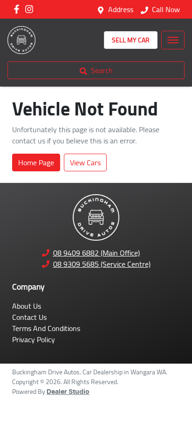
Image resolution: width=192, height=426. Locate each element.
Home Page (36, 162)
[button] (173, 40)
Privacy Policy (33, 339)
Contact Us (29, 317)
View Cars (85, 162)
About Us (26, 306)
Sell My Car (131, 40)
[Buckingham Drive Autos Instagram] (31, 9)
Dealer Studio (68, 392)
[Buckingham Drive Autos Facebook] (18, 9)
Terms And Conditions (46, 328)
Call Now (166, 9)
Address (120, 9)
